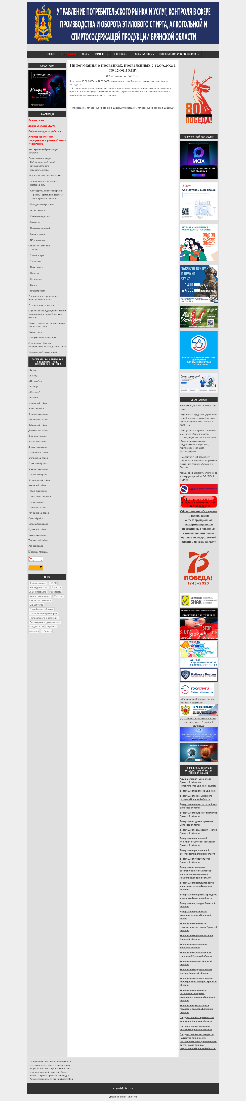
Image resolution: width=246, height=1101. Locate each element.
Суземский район (37, 529)
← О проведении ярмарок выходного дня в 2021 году (96, 108)
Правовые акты (37, 185)
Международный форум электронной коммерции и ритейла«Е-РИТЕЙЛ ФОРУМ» (198, 476)
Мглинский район (37, 485)
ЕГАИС (53, 583)
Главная (51, 54)
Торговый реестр (36, 290)
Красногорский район (39, 480)
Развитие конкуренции (39, 158)
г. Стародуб (34, 392)
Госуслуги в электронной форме (44, 175)
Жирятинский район (38, 436)
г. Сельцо (33, 386)
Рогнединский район (38, 513)
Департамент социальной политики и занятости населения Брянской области (197, 842)
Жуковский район (37, 441)
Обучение (58, 596)
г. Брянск (32, 370)
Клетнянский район (38, 458)
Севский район (35, 518)
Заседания (35, 261)
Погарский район (36, 502)
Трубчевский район (38, 540)
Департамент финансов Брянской (198, 791)
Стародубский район (38, 524)
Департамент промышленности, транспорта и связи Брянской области (197, 886)
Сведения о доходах (40, 216)
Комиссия (35, 222)
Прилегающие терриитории (43, 613)
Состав (33, 285)
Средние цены (36, 626)
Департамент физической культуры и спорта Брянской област (195, 915)
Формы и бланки (38, 210)
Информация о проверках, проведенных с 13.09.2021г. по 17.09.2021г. (123, 67)
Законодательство (38, 587)
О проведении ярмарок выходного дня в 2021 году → (150, 108)
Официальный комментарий (42, 352)
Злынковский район (38, 447)
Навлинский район (37, 491)
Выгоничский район (38, 414)
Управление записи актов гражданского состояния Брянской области (198, 927)
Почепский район (37, 507)
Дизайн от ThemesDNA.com (123, 1097)
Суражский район (37, 535)
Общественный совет (39, 245)
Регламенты (36, 279)
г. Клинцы (33, 375)
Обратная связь (38, 240)
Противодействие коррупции (42, 181)
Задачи (33, 249)
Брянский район (36, 408)
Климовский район (37, 463)
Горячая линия (37, 234)
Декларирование (37, 583)
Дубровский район (37, 425)
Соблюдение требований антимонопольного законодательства (42, 166)
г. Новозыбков (35, 381)
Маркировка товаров (39, 596)
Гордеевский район (38, 419)
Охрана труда (35, 332)
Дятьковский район (38, 430)
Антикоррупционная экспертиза (46, 190)
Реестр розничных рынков (41, 305)
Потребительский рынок (41, 609)
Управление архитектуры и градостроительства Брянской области (196, 1009)
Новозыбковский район (39, 496)
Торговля (51, 626)
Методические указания (42, 204)
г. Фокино (33, 397)
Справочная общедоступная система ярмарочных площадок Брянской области (47, 314)
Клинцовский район (38, 469)
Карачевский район (38, 452)
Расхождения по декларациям (44, 622)
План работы (36, 267)
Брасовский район (37, 403)
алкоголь (34, 631)
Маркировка (55, 592)
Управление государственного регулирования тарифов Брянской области (198, 981)
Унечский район (36, 546)
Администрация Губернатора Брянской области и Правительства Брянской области (198, 782)
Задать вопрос (37, 255)
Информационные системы (42, 337)
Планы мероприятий (40, 228)
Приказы (34, 273)
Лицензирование (37, 592)
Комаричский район (38, 474)
